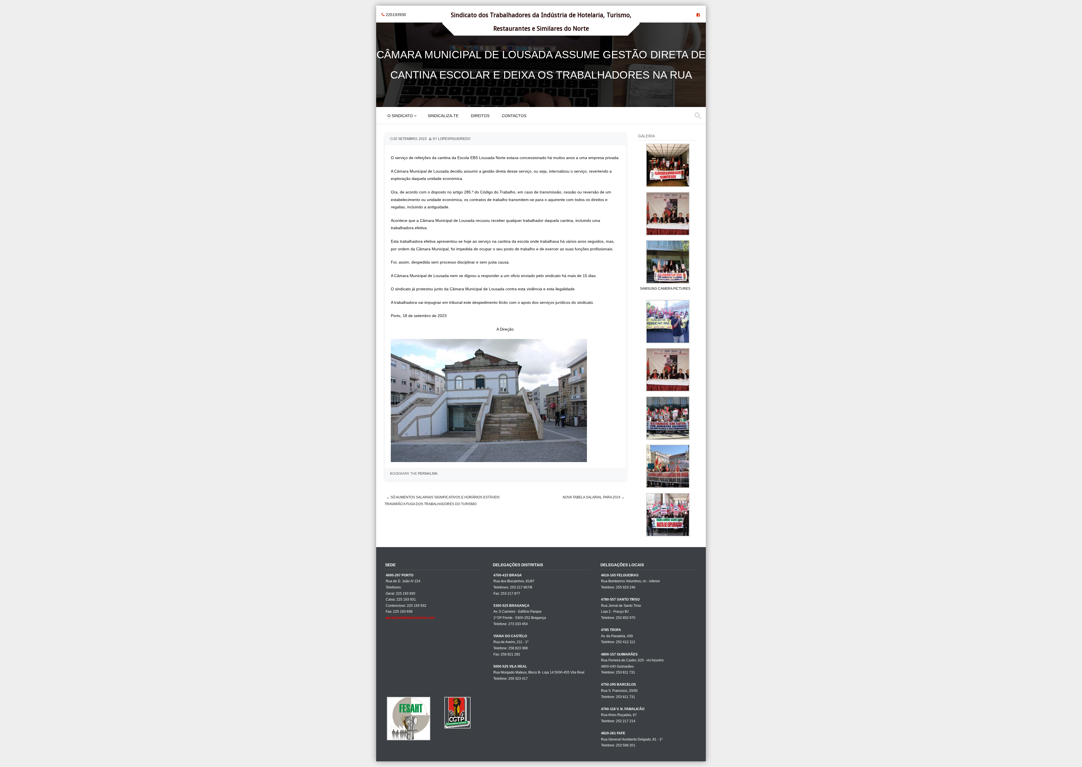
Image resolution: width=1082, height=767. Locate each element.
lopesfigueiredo (454, 139)
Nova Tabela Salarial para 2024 (594, 497)
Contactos (514, 115)
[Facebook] (698, 15)
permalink (428, 474)
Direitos (480, 115)
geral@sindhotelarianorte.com (410, 618)
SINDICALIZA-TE (443, 115)
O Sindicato (400, 115)
